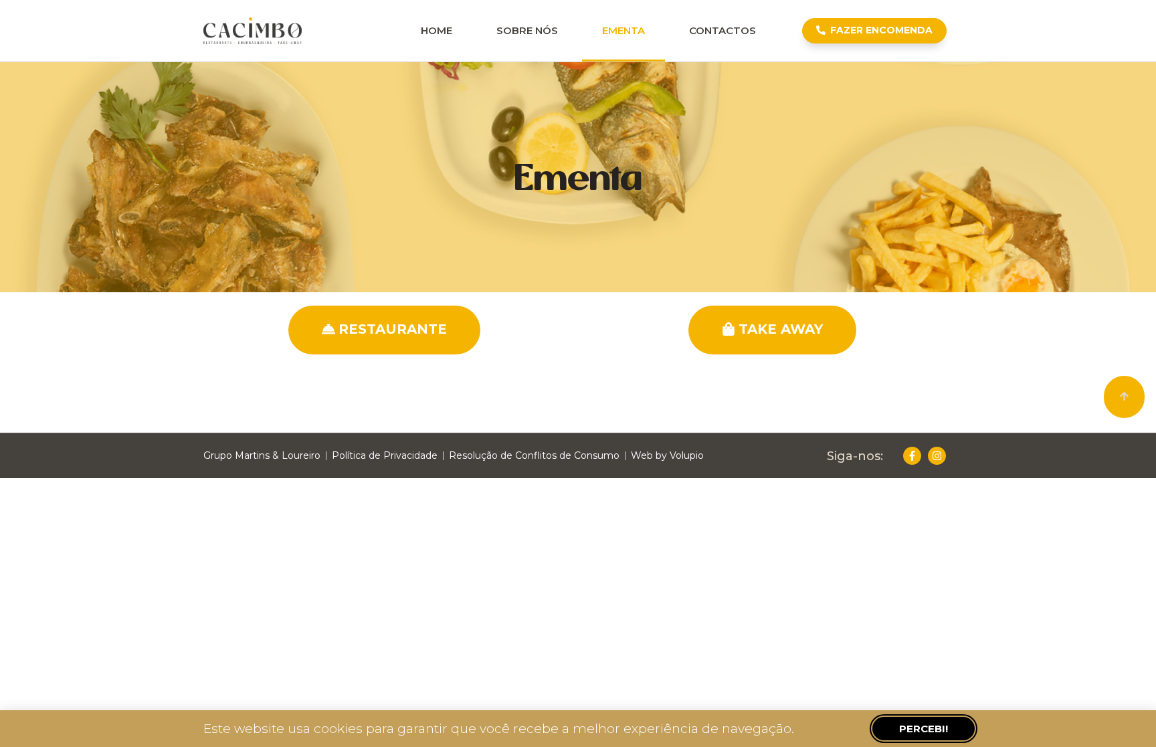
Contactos (722, 30)
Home (436, 30)
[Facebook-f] (912, 456)
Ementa (623, 30)
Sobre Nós (527, 30)
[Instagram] (937, 456)
